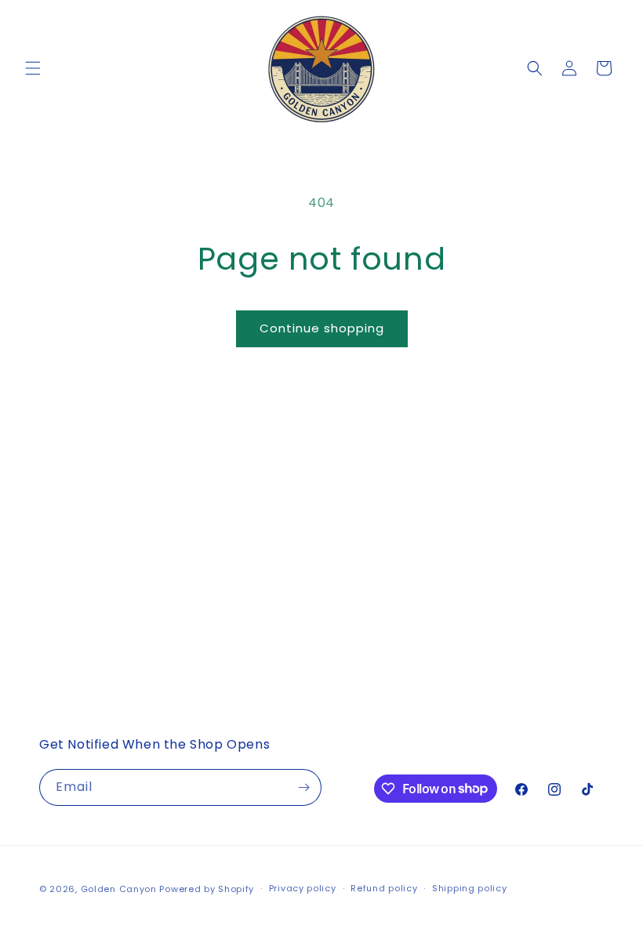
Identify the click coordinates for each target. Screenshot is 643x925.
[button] (33, 68)
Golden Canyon (119, 889)
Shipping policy (469, 888)
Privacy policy (302, 888)
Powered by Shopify (206, 889)
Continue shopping (322, 328)
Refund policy (384, 888)
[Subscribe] (303, 787)
